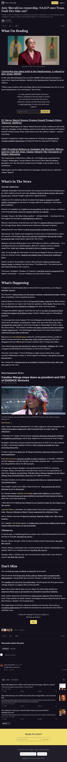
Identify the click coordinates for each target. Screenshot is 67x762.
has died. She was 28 (16, 557)
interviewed (36, 596)
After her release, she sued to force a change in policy (32, 248)
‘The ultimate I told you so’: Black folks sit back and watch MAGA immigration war (25, 711)
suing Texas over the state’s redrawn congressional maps (36, 295)
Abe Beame (16, 523)
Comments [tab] (5, 648)
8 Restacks (22, 630)
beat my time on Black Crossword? (22, 571)
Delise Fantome (8, 665)
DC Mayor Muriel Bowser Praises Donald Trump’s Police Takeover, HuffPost (31, 121)
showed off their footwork (51, 223)
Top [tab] (3, 680)
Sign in (62, 3)
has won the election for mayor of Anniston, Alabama (33, 346)
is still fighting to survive (31, 218)
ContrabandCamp (18, 337)
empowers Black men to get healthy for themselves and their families (29, 592)
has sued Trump (37, 301)
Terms (36, 749)
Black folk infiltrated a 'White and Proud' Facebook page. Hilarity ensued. (28, 685)
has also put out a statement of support (20, 306)
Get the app (42, 754)
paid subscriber (25, 104)
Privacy (31, 749)
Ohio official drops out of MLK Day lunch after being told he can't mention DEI (28, 697)
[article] (33, 688)
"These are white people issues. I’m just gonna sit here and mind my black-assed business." (28, 715)
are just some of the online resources (37, 339)
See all (5, 723)
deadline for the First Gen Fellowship (20, 582)
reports (12, 290)
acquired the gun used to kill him (14, 333)
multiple (4, 290)
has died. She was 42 (39, 550)
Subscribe (55, 3)
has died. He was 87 (24, 537)
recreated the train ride (11, 325)
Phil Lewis (8, 20)
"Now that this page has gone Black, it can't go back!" (17, 687)
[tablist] (8, 648)
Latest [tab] (8, 680)
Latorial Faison (7, 509)
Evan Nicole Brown (9, 459)
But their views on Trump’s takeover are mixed (29, 212)
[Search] (64, 680)
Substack (24, 758)
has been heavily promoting (49, 271)
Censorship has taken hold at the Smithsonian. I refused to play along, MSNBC (32, 72)
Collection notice (44, 749)
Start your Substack (29, 754)
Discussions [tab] (15, 680)
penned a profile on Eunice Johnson (31, 459)
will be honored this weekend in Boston (40, 230)
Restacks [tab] (12, 648)
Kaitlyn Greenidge (25, 493)
